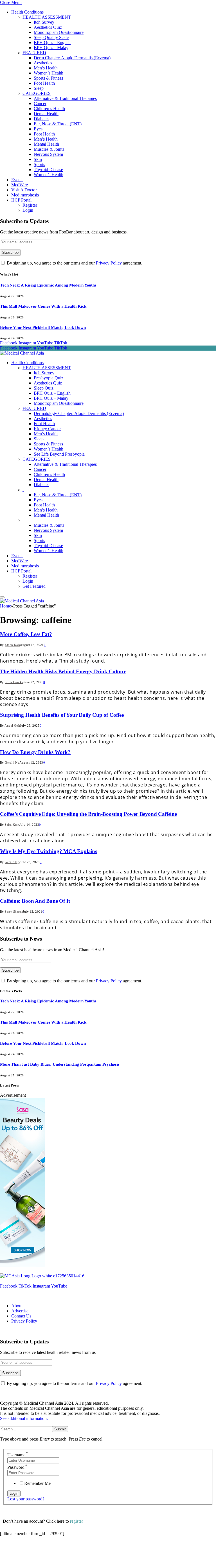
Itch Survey (44, 22)
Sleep (39, 88)
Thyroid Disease (48, 169)
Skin (38, 159)
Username (17, 1454)
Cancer (40, 103)
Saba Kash (12, 824)
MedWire (19, 184)
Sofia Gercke (14, 682)
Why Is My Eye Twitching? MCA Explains (48, 851)
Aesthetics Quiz (48, 27)
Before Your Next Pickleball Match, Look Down (43, 327)
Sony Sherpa (14, 911)
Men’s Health (46, 67)
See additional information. (24, 1418)
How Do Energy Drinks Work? (35, 752)
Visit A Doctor (24, 189)
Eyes (38, 128)
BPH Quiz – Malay (51, 47)
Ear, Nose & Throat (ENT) (58, 123)
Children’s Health (49, 108)
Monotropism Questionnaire (59, 32)
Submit (60, 1429)
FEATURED (34, 52)
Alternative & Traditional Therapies (65, 98)
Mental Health (46, 144)
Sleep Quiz (43, 388)
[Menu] (2, 597)
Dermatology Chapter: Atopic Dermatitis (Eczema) (79, 413)
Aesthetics (43, 62)
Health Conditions (27, 12)
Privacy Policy (109, 263)
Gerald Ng (12, 762)
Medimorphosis (25, 195)
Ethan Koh (12, 644)
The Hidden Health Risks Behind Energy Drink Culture (63, 671)
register (76, 1521)
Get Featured (34, 586)
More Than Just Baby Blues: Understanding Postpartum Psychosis (60, 1064)
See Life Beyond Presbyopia (59, 454)
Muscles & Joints (49, 149)
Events (17, 179)
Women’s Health (48, 73)
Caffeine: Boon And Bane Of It (35, 901)
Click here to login (46, 1548)
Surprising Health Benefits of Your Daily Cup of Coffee (62, 715)
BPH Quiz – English (52, 42)
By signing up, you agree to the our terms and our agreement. (74, 263)
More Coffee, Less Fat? (26, 634)
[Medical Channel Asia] (22, 353)
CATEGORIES (36, 93)
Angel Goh (12, 725)
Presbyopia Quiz (48, 377)
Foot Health (44, 83)
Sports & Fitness (48, 78)
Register (29, 205)
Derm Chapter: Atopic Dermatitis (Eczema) (72, 57)
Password (17, 1467)
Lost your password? (25, 1498)
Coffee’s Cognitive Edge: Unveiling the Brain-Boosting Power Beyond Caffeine (88, 814)
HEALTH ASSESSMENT (46, 17)
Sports (39, 164)
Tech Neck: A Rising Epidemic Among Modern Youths (48, 285)
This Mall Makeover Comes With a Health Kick (43, 306)
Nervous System (48, 154)
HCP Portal (21, 200)
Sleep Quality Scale (51, 37)
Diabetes (41, 118)
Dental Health (46, 113)
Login (27, 210)
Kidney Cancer (47, 428)
